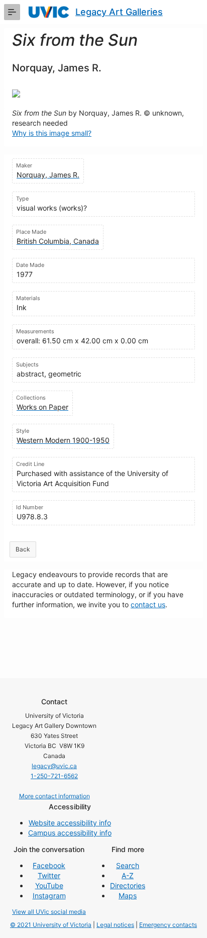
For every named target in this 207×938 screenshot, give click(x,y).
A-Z (128, 875)
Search (127, 865)
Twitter (49, 875)
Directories (127, 885)
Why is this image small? (51, 133)
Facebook (49, 865)
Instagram (49, 895)
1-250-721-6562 (54, 776)
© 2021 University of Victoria (50, 924)
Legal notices (115, 924)
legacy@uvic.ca (54, 766)
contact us (148, 604)
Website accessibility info (70, 822)
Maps (128, 895)
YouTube (49, 885)
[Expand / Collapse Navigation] (12, 12)
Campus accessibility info (70, 832)
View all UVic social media (49, 911)
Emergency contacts (168, 924)
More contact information (54, 796)
